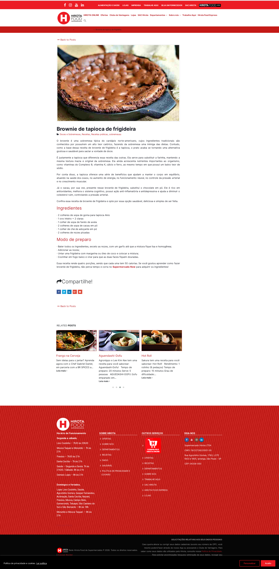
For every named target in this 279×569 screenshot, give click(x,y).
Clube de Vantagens (119, 15)
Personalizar (249, 563)
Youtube (191, 440)
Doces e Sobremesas (83, 29)
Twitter (64, 292)
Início (59, 29)
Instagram (196, 440)
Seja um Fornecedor (171, 5)
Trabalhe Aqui (151, 5)
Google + (75, 292)
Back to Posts (68, 39)
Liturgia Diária (64, 525)
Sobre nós (174, 15)
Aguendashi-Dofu (110, 355)
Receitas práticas (99, 134)
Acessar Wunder (65, 555)
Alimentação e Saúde (109, 5)
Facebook (59, 292)
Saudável (107, 465)
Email (80, 292)
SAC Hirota (190, 5)
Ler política (41, 563)
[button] (85, 20)
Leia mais (61, 370)
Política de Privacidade (212, 551)
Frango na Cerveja (68, 355)
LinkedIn (69, 292)
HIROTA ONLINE (91, 15)
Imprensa (136, 5)
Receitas (68, 29)
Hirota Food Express (207, 15)
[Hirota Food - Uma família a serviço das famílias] (70, 18)
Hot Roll (147, 355)
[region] (139, 562)
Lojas (125, 5)
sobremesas (115, 134)
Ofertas (104, 15)
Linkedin (201, 440)
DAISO (105, 460)
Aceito (268, 563)
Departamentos (157, 15)
